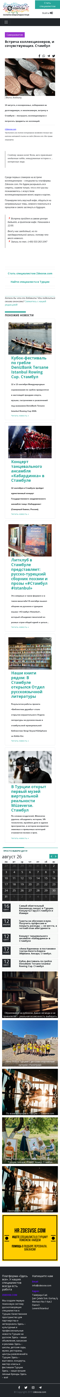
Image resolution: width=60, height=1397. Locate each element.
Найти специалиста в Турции (30, 281)
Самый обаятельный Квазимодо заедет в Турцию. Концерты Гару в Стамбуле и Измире (36, 909)
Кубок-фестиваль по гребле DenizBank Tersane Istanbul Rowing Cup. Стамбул (29, 367)
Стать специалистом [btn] (47, 4)
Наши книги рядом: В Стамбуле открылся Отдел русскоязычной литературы (28, 684)
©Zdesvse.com (10, 129)
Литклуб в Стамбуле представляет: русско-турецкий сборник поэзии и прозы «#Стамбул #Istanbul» (29, 574)
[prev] (51, 856)
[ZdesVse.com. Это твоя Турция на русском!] (30, 1188)
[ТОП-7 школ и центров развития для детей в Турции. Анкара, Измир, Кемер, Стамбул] (30, 1140)
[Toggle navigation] (6, 22)
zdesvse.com (39, 1392)
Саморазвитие (15, 34)
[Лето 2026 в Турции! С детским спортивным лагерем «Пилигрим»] (30, 1043)
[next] (56, 856)
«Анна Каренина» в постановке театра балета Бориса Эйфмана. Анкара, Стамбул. (37, 951)
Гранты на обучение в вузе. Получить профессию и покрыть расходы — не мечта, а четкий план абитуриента (38, 924)
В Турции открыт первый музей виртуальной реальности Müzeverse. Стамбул (28, 798)
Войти (46, 13)
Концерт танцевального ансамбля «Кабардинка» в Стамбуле (27, 471)
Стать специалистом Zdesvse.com (30, 273)
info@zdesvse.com (41, 1285)
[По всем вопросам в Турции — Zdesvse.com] (30, 1091)
